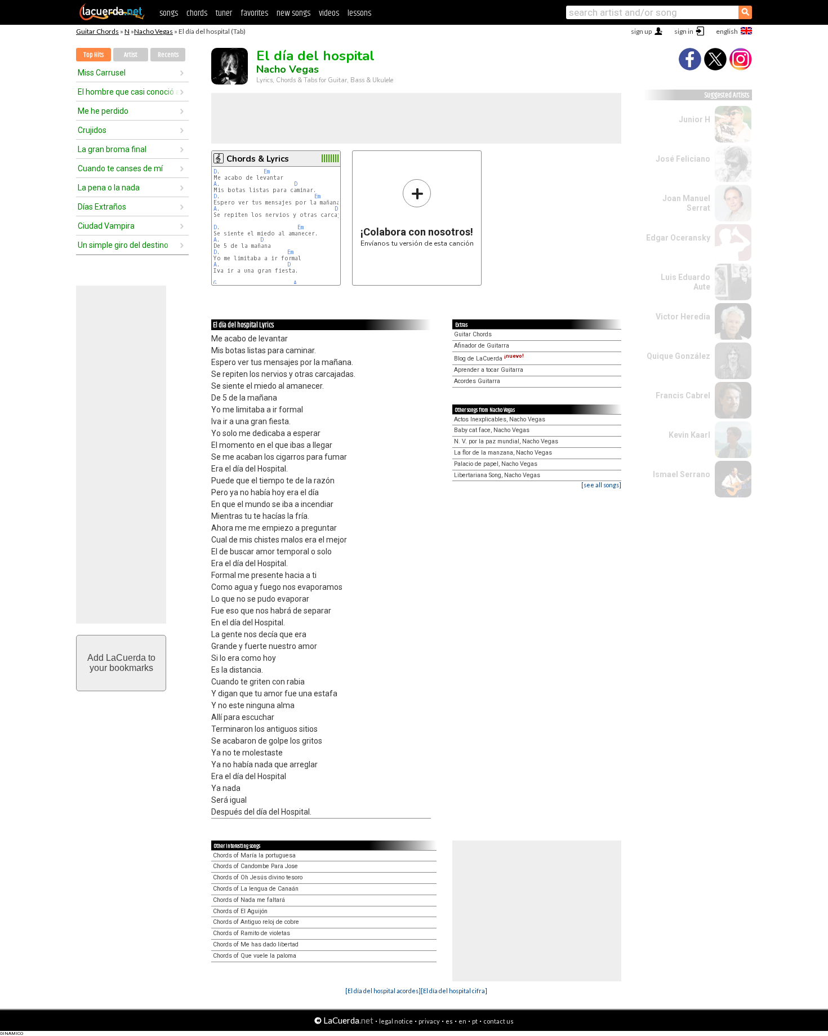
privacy (429, 1021)
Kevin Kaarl (689, 434)
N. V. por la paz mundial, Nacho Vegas (506, 441)
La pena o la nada (109, 187)
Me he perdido (103, 110)
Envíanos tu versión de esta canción (417, 212)
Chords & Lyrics (257, 158)
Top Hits (93, 55)
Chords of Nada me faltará (249, 900)
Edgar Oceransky (678, 237)
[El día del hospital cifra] (454, 990)
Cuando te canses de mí (120, 168)
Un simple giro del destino (123, 245)
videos (329, 13)
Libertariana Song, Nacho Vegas (497, 475)
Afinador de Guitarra (481, 345)
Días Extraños (102, 206)
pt (475, 1021)
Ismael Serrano (681, 474)
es (449, 1021)
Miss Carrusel (102, 72)
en (462, 1021)
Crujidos (92, 130)
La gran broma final (112, 149)
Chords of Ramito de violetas (251, 933)
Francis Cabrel (683, 395)
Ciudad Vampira (106, 225)
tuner (224, 13)
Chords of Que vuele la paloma (254, 955)
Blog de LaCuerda (489, 358)
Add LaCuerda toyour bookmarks (121, 663)
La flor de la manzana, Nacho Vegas (503, 452)
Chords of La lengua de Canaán (256, 888)
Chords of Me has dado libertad (256, 944)
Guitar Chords (97, 31)
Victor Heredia (683, 316)
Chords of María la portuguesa (254, 855)
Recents (168, 55)
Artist (130, 55)
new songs (293, 13)
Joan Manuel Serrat (686, 203)
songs (168, 13)
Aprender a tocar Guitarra (488, 370)
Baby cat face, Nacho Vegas (491, 430)
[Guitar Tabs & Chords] (112, 18)
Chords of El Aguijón (240, 911)
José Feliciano (683, 158)
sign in (683, 31)
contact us (498, 1021)
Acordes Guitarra (477, 381)
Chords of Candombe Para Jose (255, 866)
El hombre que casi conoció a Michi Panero (128, 91)
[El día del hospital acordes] (383, 990)
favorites (254, 13)
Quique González (678, 356)
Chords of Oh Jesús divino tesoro (257, 877)
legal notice (396, 1021)
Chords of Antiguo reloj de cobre (256, 922)
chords (196, 13)
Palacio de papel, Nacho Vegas (495, 464)
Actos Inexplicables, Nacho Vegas (499, 419)
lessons (359, 13)
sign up (641, 31)
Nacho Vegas (153, 31)
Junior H (694, 119)
